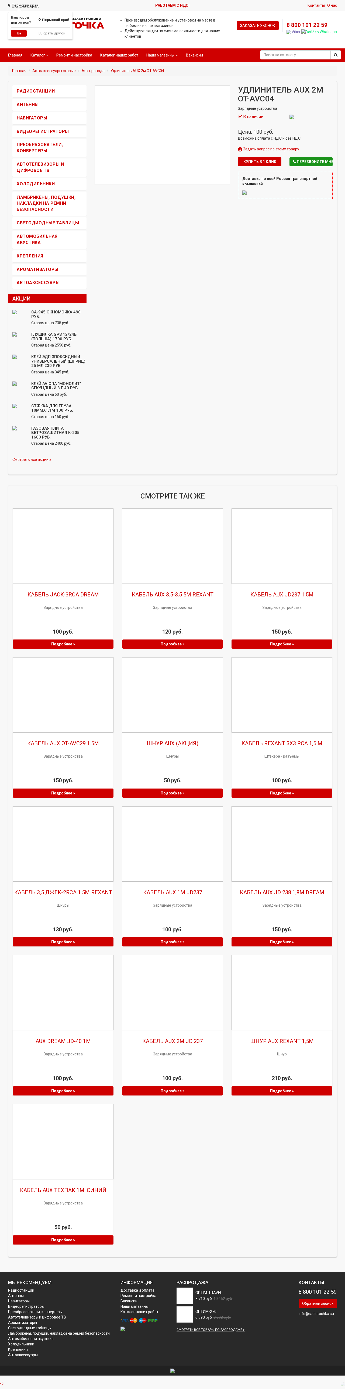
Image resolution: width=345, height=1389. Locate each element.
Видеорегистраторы (43, 131)
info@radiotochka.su (316, 1314)
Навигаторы (32, 118)
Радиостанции (36, 91)
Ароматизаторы (37, 269)
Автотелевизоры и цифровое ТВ (37, 1317)
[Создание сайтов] (172, 1370)
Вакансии (194, 55)
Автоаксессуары (38, 282)
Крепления (30, 256)
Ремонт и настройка (74, 55)
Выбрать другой (52, 33)
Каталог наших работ (119, 55)
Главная (15, 55)
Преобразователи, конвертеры (35, 1312)
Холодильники (36, 183)
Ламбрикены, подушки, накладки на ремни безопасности (46, 203)
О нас (332, 5)
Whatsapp (328, 32)
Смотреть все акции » (31, 459)
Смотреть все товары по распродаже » (211, 1330)
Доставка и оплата (137, 1290)
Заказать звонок (257, 25)
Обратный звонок (317, 1303)
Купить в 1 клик (259, 162)
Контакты (316, 5)
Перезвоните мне (314, 162)
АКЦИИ (21, 298)
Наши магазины (134, 1306)
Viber (296, 32)
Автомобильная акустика (31, 1339)
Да (19, 33)
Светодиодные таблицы (48, 222)
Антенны (28, 104)
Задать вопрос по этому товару (270, 149)
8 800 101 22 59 (307, 25)
